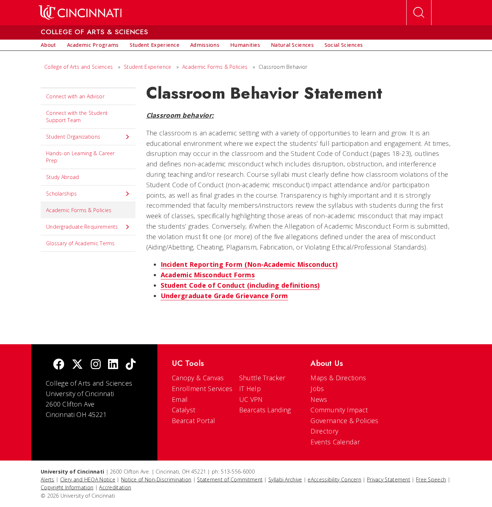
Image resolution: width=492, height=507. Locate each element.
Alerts (47, 479)
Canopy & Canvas (198, 377)
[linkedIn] (113, 365)
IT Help (250, 388)
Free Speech (431, 479)
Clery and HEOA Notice (87, 479)
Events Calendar (335, 442)
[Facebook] (58, 365)
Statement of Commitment (230, 479)
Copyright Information (67, 487)
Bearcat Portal (193, 420)
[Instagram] (96, 365)
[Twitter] (77, 365)
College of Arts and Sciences (78, 66)
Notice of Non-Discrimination (156, 479)
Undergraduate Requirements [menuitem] (82, 226)
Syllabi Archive (285, 479)
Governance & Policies (344, 420)
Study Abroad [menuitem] (62, 177)
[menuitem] (48, 45)
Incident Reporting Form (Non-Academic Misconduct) (249, 264)
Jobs (317, 388)
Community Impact (339, 409)
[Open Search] (418, 12)
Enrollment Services (202, 388)
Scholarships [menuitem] (61, 193)
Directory (324, 431)
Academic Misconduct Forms (208, 274)
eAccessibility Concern (334, 479)
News (318, 399)
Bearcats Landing (265, 409)
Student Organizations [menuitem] (73, 136)
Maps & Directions (338, 377)
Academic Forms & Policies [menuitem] (79, 210)
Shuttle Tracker (262, 377)
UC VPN (251, 399)
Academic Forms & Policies (215, 66)
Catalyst (183, 409)
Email (180, 399)
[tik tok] (131, 365)
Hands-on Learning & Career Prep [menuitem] (80, 157)
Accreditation (115, 487)
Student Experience (147, 66)
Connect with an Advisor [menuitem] (75, 96)
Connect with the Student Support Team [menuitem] (77, 116)
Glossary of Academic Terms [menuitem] (80, 243)
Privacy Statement (388, 479)
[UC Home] (80, 12)
